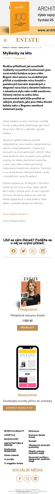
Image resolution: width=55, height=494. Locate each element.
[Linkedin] (35, 478)
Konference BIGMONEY (10, 450)
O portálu (9, 459)
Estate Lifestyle (23, 47)
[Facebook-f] (19, 478)
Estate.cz (6, 47)
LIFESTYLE (9, 435)
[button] (27, 328)
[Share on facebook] (13, 251)
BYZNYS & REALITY (14, 431)
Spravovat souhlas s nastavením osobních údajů (39, 459)
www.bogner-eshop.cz (15, 214)
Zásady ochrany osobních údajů (37, 452)
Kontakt (32, 441)
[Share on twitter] (23, 251)
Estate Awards (11, 455)
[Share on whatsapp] (33, 251)
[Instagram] (27, 478)
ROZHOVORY (11, 439)
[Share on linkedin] (42, 251)
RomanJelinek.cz (24, 491)
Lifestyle (14, 47)
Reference (34, 431)
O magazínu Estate (13, 464)
